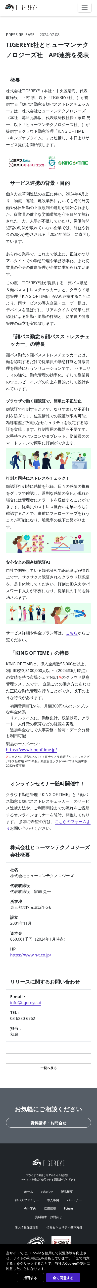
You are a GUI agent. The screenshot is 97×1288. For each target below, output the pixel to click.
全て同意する (63, 1277)
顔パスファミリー (27, 1200)
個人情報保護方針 (27, 1227)
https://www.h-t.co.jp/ (30, 955)
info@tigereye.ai (25, 1002)
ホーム (28, 1192)
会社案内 (30, 1208)
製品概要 (67, 1192)
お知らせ (47, 1192)
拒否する (30, 1277)
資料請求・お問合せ (48, 1123)
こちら (72, 633)
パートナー (74, 1200)
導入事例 (53, 1200)
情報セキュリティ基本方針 (64, 1227)
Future (68, 1208)
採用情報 (50, 1208)
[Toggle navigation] (85, 8)
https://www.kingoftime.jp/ (31, 749)
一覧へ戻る (49, 1068)
